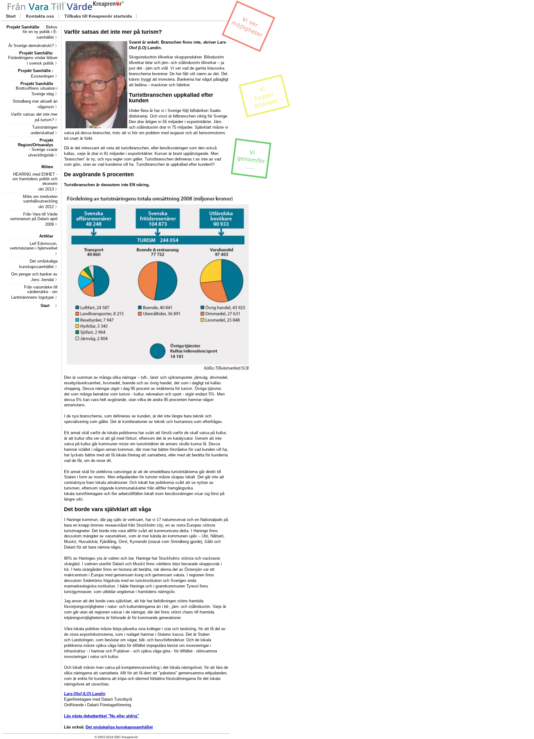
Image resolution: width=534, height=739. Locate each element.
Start (11, 16)
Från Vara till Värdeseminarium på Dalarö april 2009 (33, 219)
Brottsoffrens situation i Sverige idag (36, 88)
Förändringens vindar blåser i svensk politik (32, 58)
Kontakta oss (40, 16)
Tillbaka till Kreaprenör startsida (98, 16)
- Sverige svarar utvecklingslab (39, 147)
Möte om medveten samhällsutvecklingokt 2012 (40, 201)
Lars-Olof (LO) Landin (84, 693)
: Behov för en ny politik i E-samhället (34, 32)
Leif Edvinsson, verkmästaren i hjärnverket (33, 245)
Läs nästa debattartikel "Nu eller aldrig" (101, 716)
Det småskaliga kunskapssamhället (119, 727)
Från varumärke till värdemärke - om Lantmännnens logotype (34, 292)
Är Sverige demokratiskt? (31, 45)
